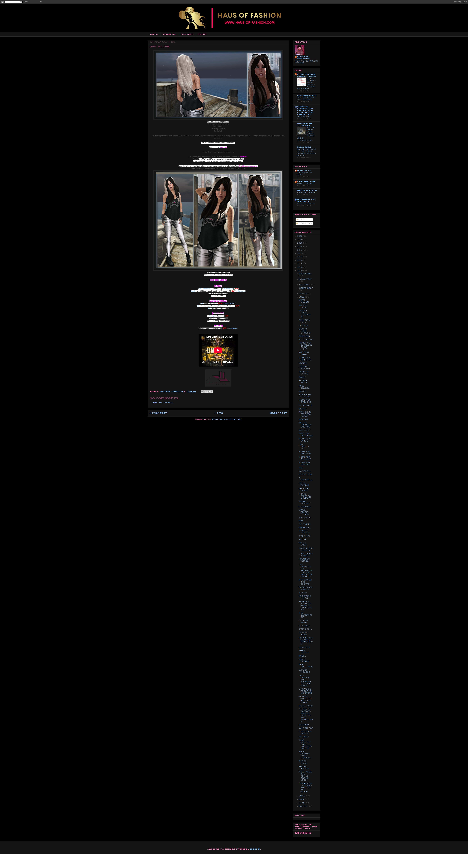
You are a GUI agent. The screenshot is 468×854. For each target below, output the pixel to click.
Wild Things (306, 728)
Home (154, 34)
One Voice (241, 291)
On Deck (304, 737)
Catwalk (304, 626)
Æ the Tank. (305, 474)
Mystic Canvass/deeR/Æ (305, 425)
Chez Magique (306, 181)
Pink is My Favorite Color (305, 414)
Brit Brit (303, 419)
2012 (299, 271)
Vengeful (305, 471)
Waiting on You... (306, 183)
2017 (299, 253)
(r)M (201, 303)
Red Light (304, 430)
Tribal (302, 656)
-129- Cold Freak (306, 192)
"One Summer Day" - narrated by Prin (305, 744)
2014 (299, 264)
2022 (300, 236)
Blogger (255, 849)
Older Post (278, 413)
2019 (299, 246)
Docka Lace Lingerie (305, 331)
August (303, 293)
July (302, 297)
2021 (299, 239)
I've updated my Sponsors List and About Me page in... (305, 571)
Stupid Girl (305, 629)
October (304, 285)
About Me (169, 34)
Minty (302, 539)
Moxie (302, 391)
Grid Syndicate (306, 96)
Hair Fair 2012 (230, 303)
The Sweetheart (305, 615)
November (305, 279)
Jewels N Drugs (306, 203)
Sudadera (305, 517)
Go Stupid (304, 524)
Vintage (303, 325)
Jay (301, 521)
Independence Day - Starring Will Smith (305, 788)
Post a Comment (163, 402)
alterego (212, 316)
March (303, 806)
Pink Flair (304, 336)
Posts (301, 220)
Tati (301, 468)
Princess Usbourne (172, 392)
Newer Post (158, 413)
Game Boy (305, 507)
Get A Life (305, 536)
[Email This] (202, 391)
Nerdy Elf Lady (307, 190)
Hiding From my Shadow (305, 496)
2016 (299, 257)
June (302, 796)
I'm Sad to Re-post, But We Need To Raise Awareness (306, 715)
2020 (300, 243)
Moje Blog (304, 147)
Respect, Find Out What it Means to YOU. (305, 606)
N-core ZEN (305, 340)
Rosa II (303, 409)
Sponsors (187, 34)
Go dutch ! (304, 170)
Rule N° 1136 (303, 117)
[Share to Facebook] (209, 391)
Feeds (202, 34)
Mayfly (193, 291)
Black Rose (306, 706)
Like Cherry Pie (304, 446)
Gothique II (305, 405)
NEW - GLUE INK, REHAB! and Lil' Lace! (305, 776)
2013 (299, 267)
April (302, 803)
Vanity (303, 363)
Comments (304, 223)
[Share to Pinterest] (211, 391)
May (302, 799)
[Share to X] (207, 391)
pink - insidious (204, 289)
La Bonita (304, 647)
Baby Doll (305, 527)
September (306, 288)
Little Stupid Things (304, 512)
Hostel (303, 593)
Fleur (302, 377)
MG (198, 306)
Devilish (304, 725)
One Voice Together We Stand (305, 691)
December (305, 274)
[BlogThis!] (204, 391)
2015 (299, 260)
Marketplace (228, 289)
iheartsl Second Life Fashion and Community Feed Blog (305, 111)
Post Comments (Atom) (226, 419)
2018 (300, 250)
